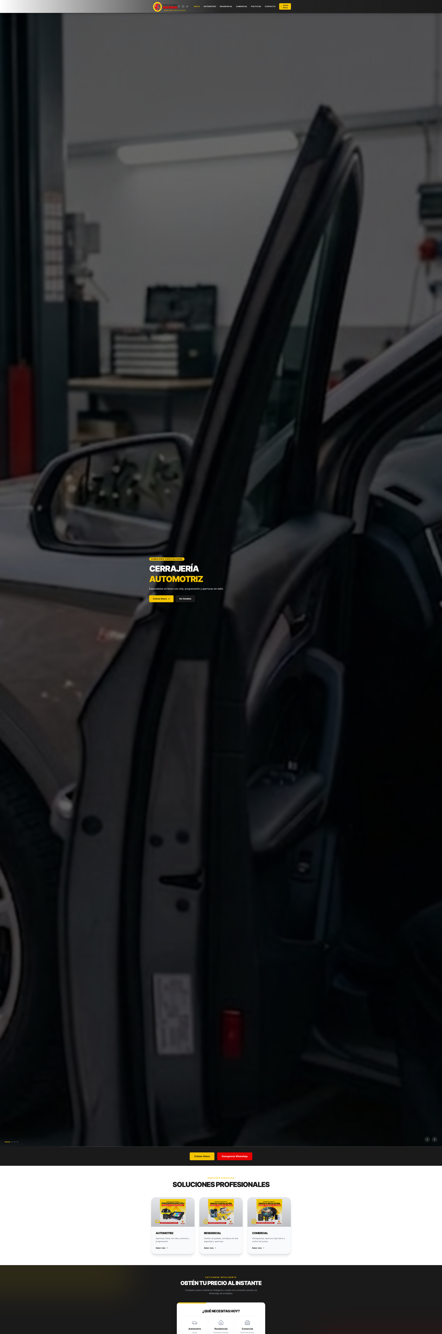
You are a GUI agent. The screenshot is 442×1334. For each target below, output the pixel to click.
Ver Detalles (179, 599)
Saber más (160, 1248)
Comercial (241, 6)
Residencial (226, 6)
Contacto (270, 6)
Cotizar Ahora (154, 599)
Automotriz (210, 6)
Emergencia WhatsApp (235, 1156)
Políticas (256, 6)
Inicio (197, 6)
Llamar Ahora (285, 6)
